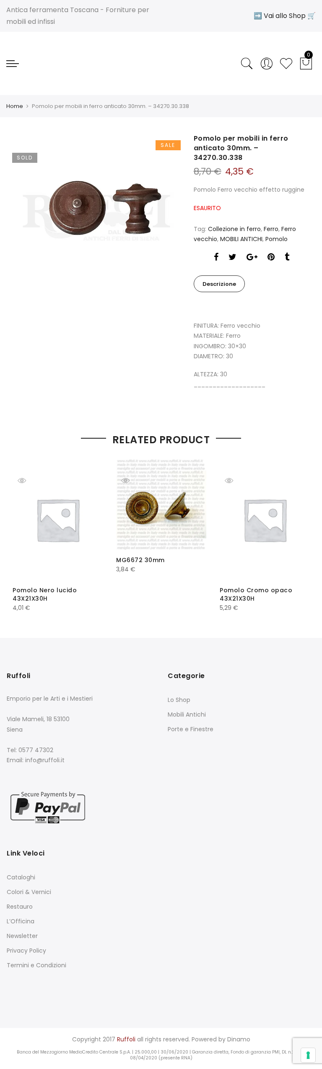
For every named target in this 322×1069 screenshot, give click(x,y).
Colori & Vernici (29, 892)
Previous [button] (26, 530)
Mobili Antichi (187, 714)
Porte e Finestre (190, 729)
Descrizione (219, 284)
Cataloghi (21, 877)
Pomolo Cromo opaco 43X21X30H (256, 594)
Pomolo (276, 239)
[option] (96, 217)
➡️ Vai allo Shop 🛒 (285, 16)
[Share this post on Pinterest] (271, 258)
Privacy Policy (26, 950)
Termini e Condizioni (36, 965)
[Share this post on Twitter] (232, 258)
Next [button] (296, 530)
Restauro (20, 906)
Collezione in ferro (234, 229)
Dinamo (238, 1039)
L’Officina (20, 921)
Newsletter (22, 936)
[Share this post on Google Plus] (252, 258)
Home (14, 106)
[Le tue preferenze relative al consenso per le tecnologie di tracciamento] (308, 1055)
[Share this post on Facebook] (216, 258)
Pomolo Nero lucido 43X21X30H (45, 594)
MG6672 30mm (140, 560)
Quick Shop (28, 480)
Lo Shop (179, 700)
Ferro (271, 229)
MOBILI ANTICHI (241, 239)
